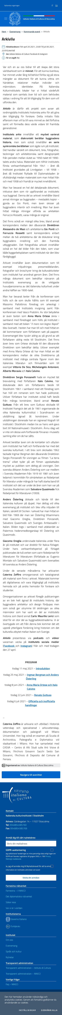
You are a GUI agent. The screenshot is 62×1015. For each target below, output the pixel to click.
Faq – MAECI (12, 984)
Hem (4, 31)
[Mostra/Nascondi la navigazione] (5, 18)
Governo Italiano (18, 919)
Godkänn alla (49, 1010)
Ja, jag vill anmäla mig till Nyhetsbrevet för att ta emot (28, 866)
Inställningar (27, 1010)
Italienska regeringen (11, 5)
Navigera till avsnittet (31, 775)
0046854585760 (18, 825)
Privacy (48, 856)
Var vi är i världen (14, 908)
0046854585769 (18, 828)
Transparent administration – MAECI (23, 973)
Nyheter (10, 957)
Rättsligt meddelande (13, 859)
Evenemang (15, 31)
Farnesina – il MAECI (16, 890)
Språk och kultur (13, 951)
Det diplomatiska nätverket (19, 896)
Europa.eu (15, 926)
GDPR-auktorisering (16, 850)
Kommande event (32, 31)
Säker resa (11, 902)
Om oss (9, 940)
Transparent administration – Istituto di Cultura (28, 968)
